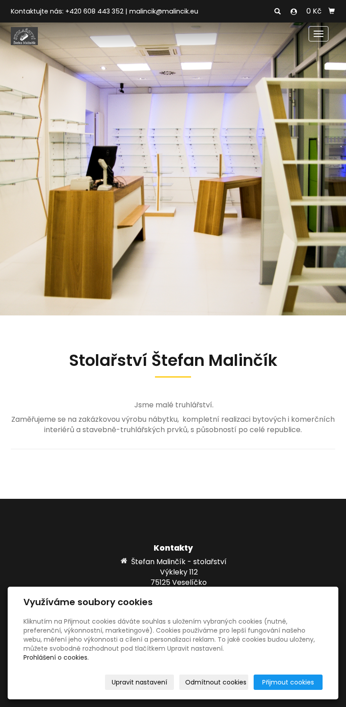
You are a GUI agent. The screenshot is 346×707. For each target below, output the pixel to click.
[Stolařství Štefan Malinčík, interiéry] (24, 35)
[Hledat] (277, 12)
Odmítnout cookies (215, 682)
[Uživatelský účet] (293, 12)
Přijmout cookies (288, 682)
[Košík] (331, 11)
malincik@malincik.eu (163, 11)
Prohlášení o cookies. (56, 657)
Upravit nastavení (139, 682)
